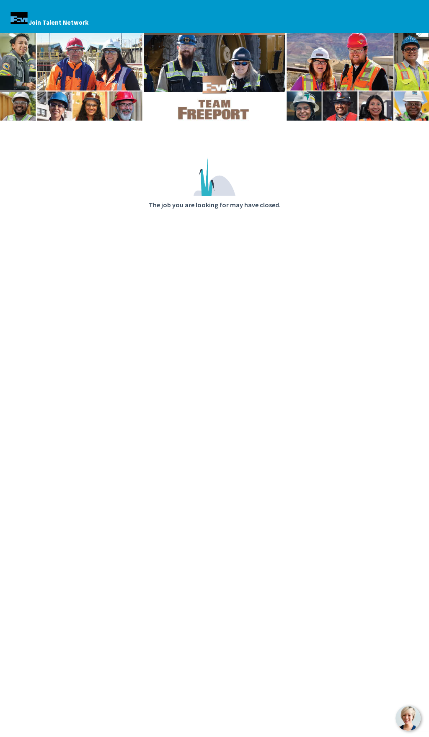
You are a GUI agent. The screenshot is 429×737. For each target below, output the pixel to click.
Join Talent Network (58, 22)
